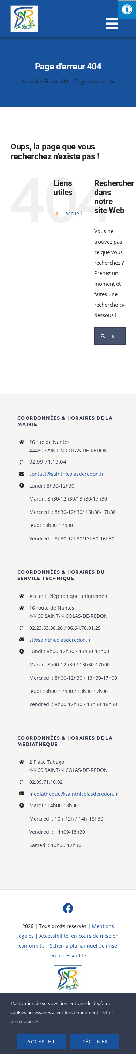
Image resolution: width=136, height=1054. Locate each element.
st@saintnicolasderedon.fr (60, 639)
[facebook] (68, 908)
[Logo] (68, 967)
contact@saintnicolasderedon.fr (66, 473)
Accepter (41, 1041)
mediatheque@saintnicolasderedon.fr (73, 793)
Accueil (30, 81)
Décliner (94, 1041)
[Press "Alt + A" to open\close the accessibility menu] (127, 9)
